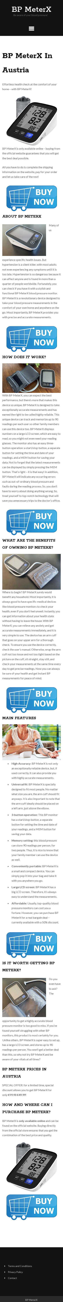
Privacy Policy (15, 1271)
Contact (12, 1277)
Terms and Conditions (20, 1266)
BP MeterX (31, 9)
